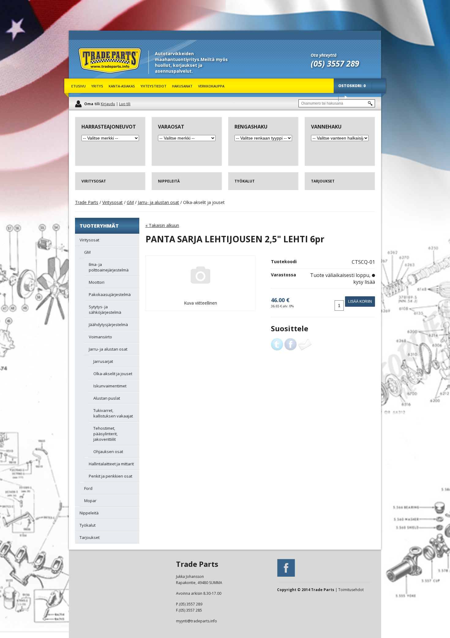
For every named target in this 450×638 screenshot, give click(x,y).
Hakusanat (182, 86)
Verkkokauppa (211, 86)
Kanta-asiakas (122, 86)
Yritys (97, 86)
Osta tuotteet (346, 97)
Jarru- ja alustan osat (158, 202)
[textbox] (336, 103)
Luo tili (124, 103)
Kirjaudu (108, 103)
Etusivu (78, 86)
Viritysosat (112, 202)
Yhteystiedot (154, 86)
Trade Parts (89, 76)
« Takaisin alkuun (162, 225)
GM (130, 202)
